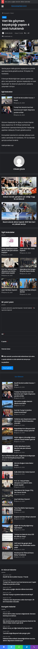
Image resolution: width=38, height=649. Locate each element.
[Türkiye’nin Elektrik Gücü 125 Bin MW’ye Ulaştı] (7, 537)
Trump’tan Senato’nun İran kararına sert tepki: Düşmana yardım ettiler (24, 109)
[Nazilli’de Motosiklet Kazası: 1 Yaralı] (7, 100)
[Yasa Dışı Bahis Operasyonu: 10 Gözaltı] (7, 510)
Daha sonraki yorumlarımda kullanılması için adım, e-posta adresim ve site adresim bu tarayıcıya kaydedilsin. (18, 359)
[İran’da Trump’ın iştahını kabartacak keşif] (7, 413)
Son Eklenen (19, 377)
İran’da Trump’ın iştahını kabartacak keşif (23, 411)
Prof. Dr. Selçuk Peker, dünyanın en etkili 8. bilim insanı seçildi (9, 271)
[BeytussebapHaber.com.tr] (19, 6)
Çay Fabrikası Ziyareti (9, 290)
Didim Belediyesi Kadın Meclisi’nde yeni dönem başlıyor (10, 250)
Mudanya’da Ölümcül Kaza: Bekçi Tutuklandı (24, 554)
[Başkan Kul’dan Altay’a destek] (28, 283)
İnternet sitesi (6, 349)
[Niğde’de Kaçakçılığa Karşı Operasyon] (7, 528)
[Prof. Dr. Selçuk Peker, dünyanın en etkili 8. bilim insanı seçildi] (10, 262)
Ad (3, 334)
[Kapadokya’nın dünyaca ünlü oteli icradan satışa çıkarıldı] (7, 431)
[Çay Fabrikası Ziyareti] (10, 283)
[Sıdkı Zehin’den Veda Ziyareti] (28, 242)
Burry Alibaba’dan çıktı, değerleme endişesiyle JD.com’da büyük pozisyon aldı (18, 457)
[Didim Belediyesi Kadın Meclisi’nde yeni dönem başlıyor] (10, 242)
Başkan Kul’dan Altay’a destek (28, 291)
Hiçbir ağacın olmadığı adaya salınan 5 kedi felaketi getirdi (24, 438)
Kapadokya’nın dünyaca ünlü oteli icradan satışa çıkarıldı (24, 430)
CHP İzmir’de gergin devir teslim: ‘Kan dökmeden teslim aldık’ (24, 545)
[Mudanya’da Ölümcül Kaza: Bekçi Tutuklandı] (7, 555)
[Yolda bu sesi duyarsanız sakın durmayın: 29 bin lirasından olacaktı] (7, 421)
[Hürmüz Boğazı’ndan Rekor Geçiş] (7, 466)
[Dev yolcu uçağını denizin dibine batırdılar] (7, 404)
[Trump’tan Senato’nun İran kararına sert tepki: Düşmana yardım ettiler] (7, 109)
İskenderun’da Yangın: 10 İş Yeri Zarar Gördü (28, 270)
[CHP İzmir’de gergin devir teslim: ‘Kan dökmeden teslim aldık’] (7, 546)
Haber (12, 13)
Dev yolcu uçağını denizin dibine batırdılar (17, 1)
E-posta (4, 341)
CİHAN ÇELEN (8, 33)
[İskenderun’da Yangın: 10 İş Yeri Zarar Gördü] (28, 262)
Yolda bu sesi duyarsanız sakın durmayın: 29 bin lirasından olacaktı (25, 421)
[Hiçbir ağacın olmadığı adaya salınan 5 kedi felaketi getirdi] (7, 440)
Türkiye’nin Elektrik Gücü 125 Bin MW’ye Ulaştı (24, 535)
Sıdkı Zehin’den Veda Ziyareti (27, 250)
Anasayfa (6, 13)
